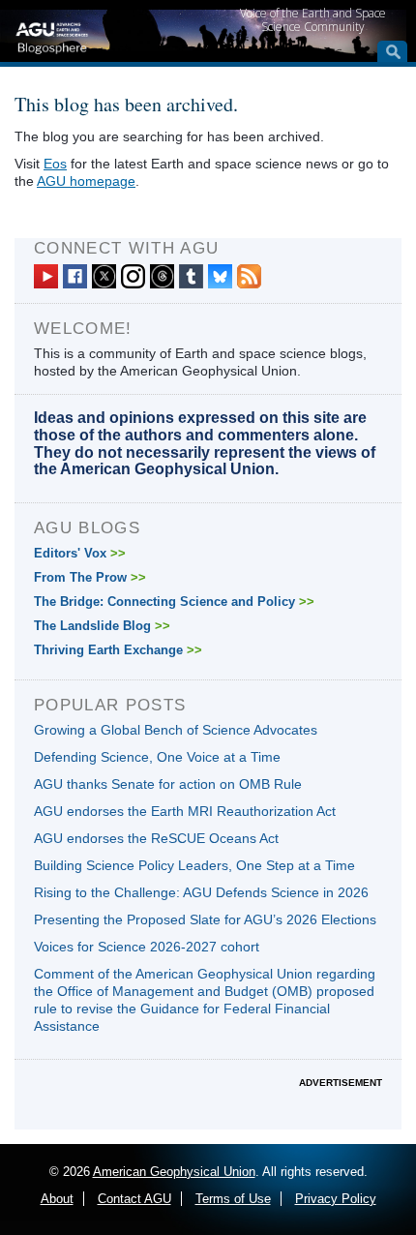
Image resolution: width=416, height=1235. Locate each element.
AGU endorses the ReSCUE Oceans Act (156, 838)
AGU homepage (86, 181)
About (57, 1198)
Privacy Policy (335, 1198)
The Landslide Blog (102, 625)
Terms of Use (233, 1198)
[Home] (52, 36)
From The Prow (90, 577)
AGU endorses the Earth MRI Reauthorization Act (185, 811)
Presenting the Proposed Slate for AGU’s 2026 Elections (205, 919)
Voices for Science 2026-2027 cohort (146, 946)
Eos (55, 163)
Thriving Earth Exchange (118, 650)
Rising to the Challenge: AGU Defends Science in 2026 (201, 892)
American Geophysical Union (174, 1171)
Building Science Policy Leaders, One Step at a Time (194, 865)
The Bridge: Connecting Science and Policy (174, 601)
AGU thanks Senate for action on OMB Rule (168, 784)
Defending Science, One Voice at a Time (157, 757)
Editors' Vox (80, 553)
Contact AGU (134, 1198)
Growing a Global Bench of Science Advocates (175, 730)
